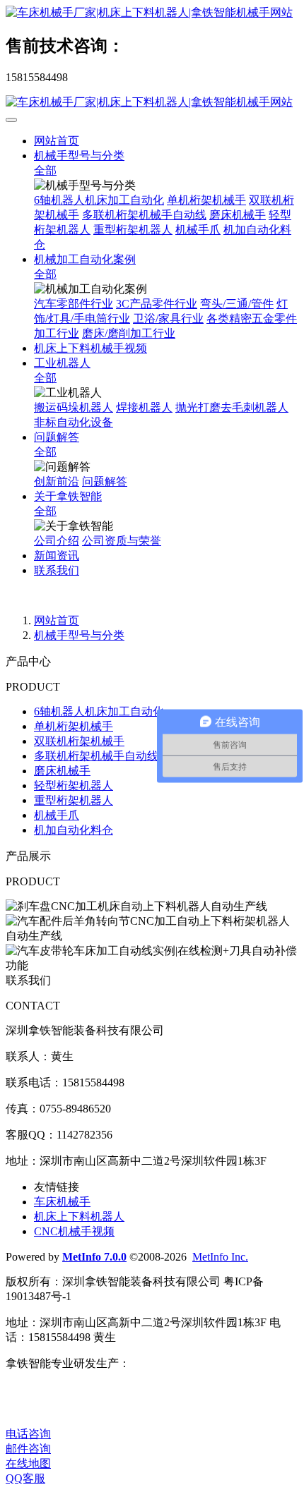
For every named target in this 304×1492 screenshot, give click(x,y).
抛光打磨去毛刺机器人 (231, 407)
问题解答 (56, 437)
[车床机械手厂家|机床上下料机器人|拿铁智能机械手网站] (152, 13)
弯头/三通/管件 (237, 304)
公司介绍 (56, 541)
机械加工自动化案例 (85, 259)
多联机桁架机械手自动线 (144, 215)
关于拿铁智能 (68, 496)
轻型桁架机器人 (73, 786)
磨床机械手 (237, 215)
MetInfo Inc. (220, 1257)
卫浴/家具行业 (168, 319)
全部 (45, 170)
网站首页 (56, 141)
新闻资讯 (56, 556)
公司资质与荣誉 (121, 541)
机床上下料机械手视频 (90, 348)
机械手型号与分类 (79, 156)
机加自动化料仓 (73, 830)
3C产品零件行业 (156, 304)
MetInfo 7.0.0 (94, 1257)
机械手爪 (198, 230)
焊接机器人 (144, 407)
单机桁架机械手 (206, 200)
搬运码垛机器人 (73, 407)
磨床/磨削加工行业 (128, 333)
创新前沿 (56, 481)
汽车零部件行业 (73, 304)
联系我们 (56, 570)
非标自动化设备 (73, 422)
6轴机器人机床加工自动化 (99, 200)
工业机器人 (62, 363)
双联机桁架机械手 (79, 741)
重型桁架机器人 (133, 230)
